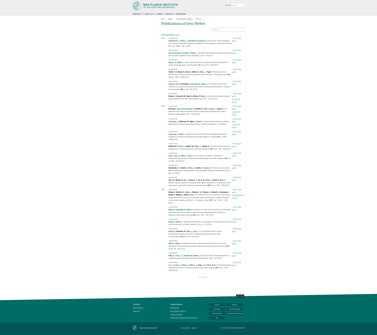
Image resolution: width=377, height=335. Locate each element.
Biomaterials (174, 308)
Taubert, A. (207, 168)
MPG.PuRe (237, 38)
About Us (149, 14)
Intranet (217, 305)
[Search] (244, 5)
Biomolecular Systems (178, 311)
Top (241, 296)
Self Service (217, 309)
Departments (176, 304)
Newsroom (181, 14)
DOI (235, 41)
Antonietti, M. (192, 41)
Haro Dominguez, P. (175, 53)
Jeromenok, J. (173, 121)
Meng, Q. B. (172, 62)
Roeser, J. (182, 146)
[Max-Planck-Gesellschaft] (136, 327)
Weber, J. (183, 41)
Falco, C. (178, 265)
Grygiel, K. (186, 53)
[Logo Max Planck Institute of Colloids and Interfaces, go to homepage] (169, 5)
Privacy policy (185, 328)
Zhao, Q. (177, 156)
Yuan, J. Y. (191, 156)
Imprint (194, 328)
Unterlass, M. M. (174, 84)
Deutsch (228, 5)
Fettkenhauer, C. (174, 41)
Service (169, 14)
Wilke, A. (171, 243)
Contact (136, 304)
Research (137, 14)
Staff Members (138, 308)
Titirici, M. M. (211, 265)
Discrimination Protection (235, 313)
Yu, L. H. (171, 265)
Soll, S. (170, 156)
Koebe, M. (171, 231)
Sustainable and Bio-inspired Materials (183, 318)
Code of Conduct (217, 313)
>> (206, 277)
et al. (192, 195)
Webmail (234, 305)
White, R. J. (193, 265)
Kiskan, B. (171, 210)
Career (159, 14)
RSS (217, 318)
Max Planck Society (234, 309)
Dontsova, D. (202, 41)
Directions (136, 311)
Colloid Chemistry (176, 314)
